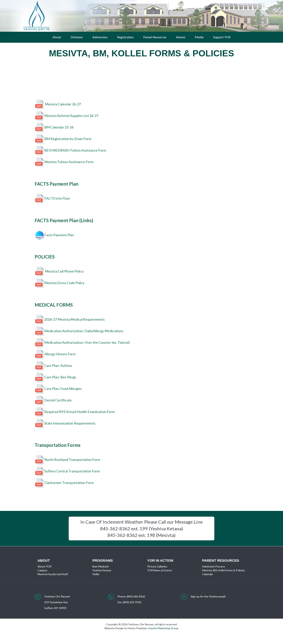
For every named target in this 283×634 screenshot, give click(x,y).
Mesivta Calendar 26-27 (62, 104)
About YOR (44, 566)
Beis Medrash (100, 566)
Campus (42, 570)
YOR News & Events (159, 570)
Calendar (207, 574)
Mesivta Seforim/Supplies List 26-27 (71, 115)
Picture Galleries (157, 566)
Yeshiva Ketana (101, 570)
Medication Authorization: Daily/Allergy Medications (83, 331)
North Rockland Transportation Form (72, 459)
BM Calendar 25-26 (59, 127)
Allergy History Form (59, 354)
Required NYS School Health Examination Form (79, 411)
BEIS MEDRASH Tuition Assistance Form (75, 150)
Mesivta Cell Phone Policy (64, 271)
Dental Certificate (58, 400)
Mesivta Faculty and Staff (53, 574)
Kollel (95, 574)
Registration (125, 37)
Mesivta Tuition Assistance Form (68, 162)
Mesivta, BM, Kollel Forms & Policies (223, 570)
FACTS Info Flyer (57, 198)
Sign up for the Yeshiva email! (208, 596)
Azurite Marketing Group (163, 628)
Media (199, 37)
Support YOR (221, 37)
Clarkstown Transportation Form (69, 483)
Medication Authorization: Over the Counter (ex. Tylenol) (87, 342)
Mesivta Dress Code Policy (64, 283)
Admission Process (213, 566)
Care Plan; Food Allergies (63, 388)
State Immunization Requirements (69, 423)
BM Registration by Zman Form (67, 139)
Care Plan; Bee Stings (60, 377)
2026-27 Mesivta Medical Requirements (74, 319)
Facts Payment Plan (59, 235)
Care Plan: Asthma (58, 365)
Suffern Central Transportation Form (72, 471)
